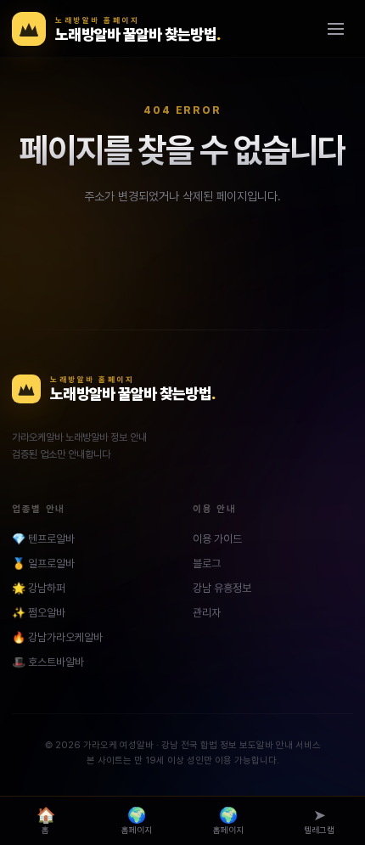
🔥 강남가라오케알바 (57, 637)
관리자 (207, 612)
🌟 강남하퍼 (38, 588)
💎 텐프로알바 (43, 538)
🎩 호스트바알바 (48, 662)
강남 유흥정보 (222, 588)
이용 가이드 (217, 538)
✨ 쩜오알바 (38, 612)
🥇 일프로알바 (43, 563)
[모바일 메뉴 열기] (335, 29)
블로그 (207, 563)
